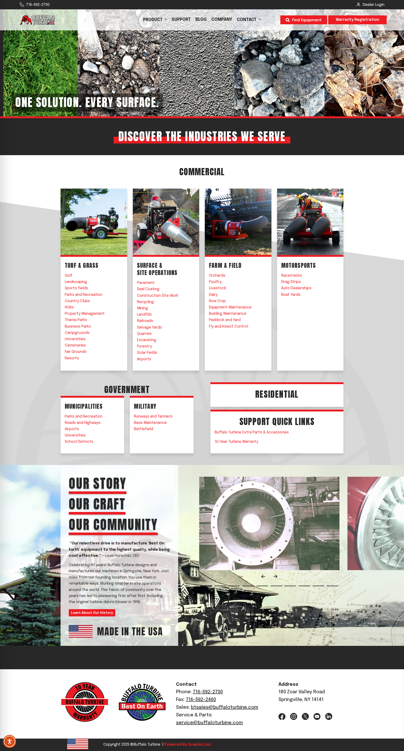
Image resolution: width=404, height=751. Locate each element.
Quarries (144, 334)
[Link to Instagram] (293, 716)
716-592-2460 (201, 699)
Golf (68, 276)
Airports (144, 359)
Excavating (146, 340)
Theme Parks (76, 320)
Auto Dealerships (296, 288)
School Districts (79, 442)
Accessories (252, 432)
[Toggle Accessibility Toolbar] (10, 741)
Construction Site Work (157, 296)
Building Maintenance (227, 314)
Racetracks (291, 276)
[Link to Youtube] (317, 716)
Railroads (145, 321)
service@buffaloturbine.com (209, 722)
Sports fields (76, 288)
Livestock (217, 288)
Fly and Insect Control (228, 327)
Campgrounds (77, 333)
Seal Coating (148, 289)
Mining (142, 308)
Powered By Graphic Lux (187, 745)
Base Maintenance (150, 423)
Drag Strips (291, 282)
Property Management (85, 314)
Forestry (144, 346)
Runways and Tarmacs (153, 416)
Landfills (144, 315)
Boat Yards (290, 295)
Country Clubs (77, 301)
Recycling (145, 302)
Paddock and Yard (225, 320)
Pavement (146, 283)
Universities (75, 339)
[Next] (276, 576)
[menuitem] (155, 20)
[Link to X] (305, 716)
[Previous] (263, 576)
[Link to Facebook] (281, 716)
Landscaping (76, 282)
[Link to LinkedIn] (328, 716)
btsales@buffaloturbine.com (224, 707)
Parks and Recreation (83, 295)
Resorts (72, 358)
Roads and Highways (83, 423)
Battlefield (143, 429)
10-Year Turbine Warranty (236, 442)
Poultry (215, 282)
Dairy (213, 295)
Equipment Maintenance (230, 307)
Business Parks (78, 327)
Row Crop (217, 301)
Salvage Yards (149, 327)
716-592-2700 (38, 5)
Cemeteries (75, 345)
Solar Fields (147, 353)
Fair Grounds (76, 352)
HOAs (69, 307)
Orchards (217, 276)
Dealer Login (373, 5)
